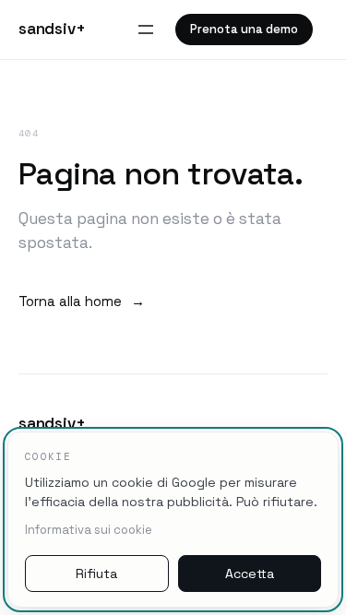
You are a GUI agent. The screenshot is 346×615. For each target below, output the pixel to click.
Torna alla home (81, 301)
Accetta (249, 573)
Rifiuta (96, 573)
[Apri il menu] (145, 29)
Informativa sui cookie (88, 530)
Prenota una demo (244, 29)
